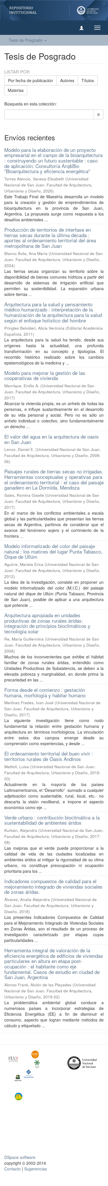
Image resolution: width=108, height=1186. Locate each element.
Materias (16, 90)
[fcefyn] (38, 1054)
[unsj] (16, 1059)
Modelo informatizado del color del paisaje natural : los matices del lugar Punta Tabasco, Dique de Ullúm (53, 551)
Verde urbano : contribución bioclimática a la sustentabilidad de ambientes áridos (52, 820)
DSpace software (19, 1157)
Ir (98, 114)
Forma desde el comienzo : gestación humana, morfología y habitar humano (45, 692)
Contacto (12, 1169)
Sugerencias (35, 1169)
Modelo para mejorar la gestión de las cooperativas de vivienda (44, 375)
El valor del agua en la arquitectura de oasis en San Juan (51, 439)
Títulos (88, 80)
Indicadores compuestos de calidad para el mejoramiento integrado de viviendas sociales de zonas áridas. (53, 886)
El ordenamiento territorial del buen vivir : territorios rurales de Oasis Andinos (48, 756)
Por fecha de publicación (30, 80)
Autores (67, 80)
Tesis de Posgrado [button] (26, 40)
